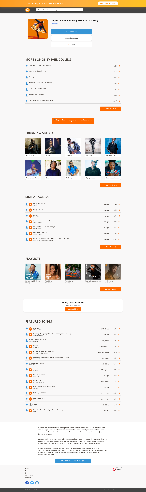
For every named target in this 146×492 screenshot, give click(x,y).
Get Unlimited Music (108, 3)
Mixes (119, 10)
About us (28, 477)
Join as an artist (30, 473)
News (27, 471)
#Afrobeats (105, 329)
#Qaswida (106, 358)
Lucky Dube (30, 155)
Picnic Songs (69, 281)
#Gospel (107, 204)
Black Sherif (90, 155)
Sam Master (50, 178)
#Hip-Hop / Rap (104, 393)
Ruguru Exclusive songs (93, 281)
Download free (73, 309)
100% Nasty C (109, 281)
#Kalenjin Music (104, 352)
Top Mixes (48, 281)
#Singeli (107, 387)
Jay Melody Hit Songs (32, 281)
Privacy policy (117, 490)
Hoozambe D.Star (112, 155)
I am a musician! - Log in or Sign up (72, 461)
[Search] (80, 10)
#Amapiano (105, 370)
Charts (103, 10)
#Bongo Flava (105, 399)
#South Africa (104, 346)
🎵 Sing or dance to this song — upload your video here (73, 121)
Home (27, 469)
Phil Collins (54, 24)
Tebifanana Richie (32, 178)
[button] (71, 44)
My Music (94, 10)
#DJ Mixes (106, 340)
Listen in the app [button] (71, 38)
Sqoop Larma (90, 178)
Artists (111, 10)
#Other (107, 335)
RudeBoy (69, 178)
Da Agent (69, 155)
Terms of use (107, 490)
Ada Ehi (48, 155)
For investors (29, 475)
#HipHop (106, 411)
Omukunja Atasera (112, 178)
